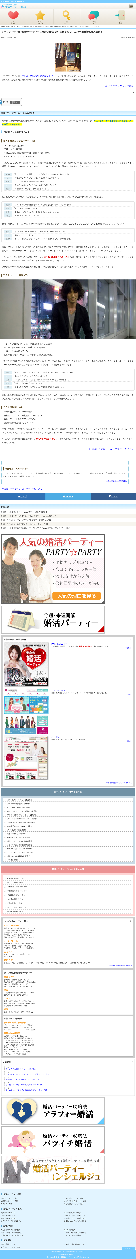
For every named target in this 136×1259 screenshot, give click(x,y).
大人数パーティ (30, 931)
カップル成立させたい (12, 1045)
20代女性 (7, 993)
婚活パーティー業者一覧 (15, 639)
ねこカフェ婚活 (9, 963)
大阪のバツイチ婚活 (15, 1003)
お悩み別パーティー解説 (74, 1204)
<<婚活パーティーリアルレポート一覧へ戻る (22, 489)
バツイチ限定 (9, 956)
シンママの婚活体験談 (73, 1235)
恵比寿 (12, 1006)
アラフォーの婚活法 (23, 1052)
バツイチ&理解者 (10, 946)
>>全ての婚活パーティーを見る (120, 965)
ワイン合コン (30, 963)
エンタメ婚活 (29, 937)
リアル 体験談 (120, 22)
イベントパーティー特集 (11, 1247)
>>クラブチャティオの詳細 (119, 86)
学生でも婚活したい (20, 1036)
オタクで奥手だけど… (24, 1049)
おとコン (55, 737)
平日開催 (7, 948)
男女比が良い (31, 982)
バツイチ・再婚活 (10, 984)
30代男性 (15, 993)
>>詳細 (128, 648)
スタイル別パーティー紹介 (16, 921)
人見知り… (8, 1036)
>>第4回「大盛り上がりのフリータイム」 (111, 449)
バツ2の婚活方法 (27, 1043)
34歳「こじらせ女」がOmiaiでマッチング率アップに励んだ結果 (26, 520)
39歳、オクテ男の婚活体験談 (75, 1233)
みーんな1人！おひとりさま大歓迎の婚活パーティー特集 (26, 1090)
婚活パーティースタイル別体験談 (68, 869)
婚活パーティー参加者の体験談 (18, 27)
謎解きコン (28, 935)
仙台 (18, 1001)
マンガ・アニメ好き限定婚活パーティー (40, 76)
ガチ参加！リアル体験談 (11, 1230)
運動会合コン (64, 963)
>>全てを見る (30, 1030)
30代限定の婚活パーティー (17, 891)
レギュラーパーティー (12, 954)
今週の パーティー (67, 22)
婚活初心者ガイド (8, 1213)
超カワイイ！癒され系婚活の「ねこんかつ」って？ (24, 1079)
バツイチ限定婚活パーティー (17, 907)
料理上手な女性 (9, 1049)
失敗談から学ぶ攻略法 (73, 1213)
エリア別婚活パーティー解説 (75, 1201)
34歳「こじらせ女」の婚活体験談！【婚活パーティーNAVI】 (25, 524)
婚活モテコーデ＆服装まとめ (75, 1218)
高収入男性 (8, 986)
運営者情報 (55, 1251)
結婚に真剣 (20, 982)
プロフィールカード (11, 1025)
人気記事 (7, 1062)
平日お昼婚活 (18, 937)
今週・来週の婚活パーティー (75, 1244)
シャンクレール (58, 690)
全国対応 (19, 1006)
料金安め (19, 980)
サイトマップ (80, 1251)
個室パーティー (26, 954)
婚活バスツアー (28, 933)
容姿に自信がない (10, 1038)
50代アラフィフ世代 (11, 995)
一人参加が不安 (9, 1054)
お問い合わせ (61, 1254)
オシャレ (27, 980)
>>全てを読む (21, 1054)
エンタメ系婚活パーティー (13, 931)
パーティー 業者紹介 (13, 22)
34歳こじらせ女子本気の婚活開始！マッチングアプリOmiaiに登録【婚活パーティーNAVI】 (36, 528)
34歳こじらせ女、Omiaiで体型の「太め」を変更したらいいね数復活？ (28, 516)
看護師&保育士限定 (24, 946)
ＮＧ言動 (7, 1030)
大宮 (10, 1001)
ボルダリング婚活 (52, 963)
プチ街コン (8, 935)
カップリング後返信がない (24, 1040)
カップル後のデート (25, 1027)
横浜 (5, 1003)
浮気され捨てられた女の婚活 (12, 1235)
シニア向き (24, 995)
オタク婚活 (40, 963)
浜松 (25, 1006)
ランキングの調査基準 (67, 1251)
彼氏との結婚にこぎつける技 (75, 1221)
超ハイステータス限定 (15, 882)
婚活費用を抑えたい (25, 1038)
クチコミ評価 (7, 1204)
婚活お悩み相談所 (8, 1215)
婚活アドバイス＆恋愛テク (12, 1221)
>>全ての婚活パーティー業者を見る (119, 783)
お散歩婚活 (20, 963)
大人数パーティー (18, 948)
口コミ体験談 (70, 1230)
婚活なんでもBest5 (9, 1218)
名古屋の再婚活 (29, 1003)
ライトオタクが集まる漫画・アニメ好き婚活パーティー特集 (27, 1074)
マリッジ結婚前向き (26, 944)
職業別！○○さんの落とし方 (75, 1215)
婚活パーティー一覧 (9, 1198)
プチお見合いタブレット (13, 933)
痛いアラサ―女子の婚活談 (12, 1233)
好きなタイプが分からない (13, 1047)
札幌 (14, 1001)
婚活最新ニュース (8, 1244)
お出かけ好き (19, 1012)
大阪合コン (30, 1001)
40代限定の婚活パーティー (17, 895)
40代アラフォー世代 (27, 993)
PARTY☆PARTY (59, 644)
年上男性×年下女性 (11, 944)
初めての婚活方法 (27, 1045)
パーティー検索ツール (40, 22)
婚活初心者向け (9, 982)
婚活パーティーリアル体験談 (68, 792)
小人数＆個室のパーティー (16, 878)
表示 (15, 102)
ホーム (3, 27)
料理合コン (8, 928)
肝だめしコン (86, 963)
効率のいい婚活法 (10, 1027)
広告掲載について (73, 1254)
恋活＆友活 (30, 948)
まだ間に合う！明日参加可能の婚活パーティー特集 (24, 1085)
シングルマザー (23, 984)
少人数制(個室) (9, 980)
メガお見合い (18, 935)
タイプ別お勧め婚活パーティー (18, 973)
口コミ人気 (17, 986)
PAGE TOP (128, 1248)
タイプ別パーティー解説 (74, 1198)
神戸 (23, 1001)
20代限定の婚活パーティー (17, 887)
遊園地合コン (75, 963)
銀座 (5, 1001)
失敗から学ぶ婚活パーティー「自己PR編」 (21, 1069)
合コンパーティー (30, 928)
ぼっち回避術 (9, 1040)
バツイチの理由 (9, 1052)
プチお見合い (18, 928)
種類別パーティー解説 (10, 1201)
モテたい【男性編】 (27, 1025)
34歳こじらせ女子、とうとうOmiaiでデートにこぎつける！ (24, 512)
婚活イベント (27, 986)
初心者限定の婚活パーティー (17, 903)
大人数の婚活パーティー (16, 899)
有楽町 (6, 1006)
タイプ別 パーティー (93, 22)
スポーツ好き (9, 1012)
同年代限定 (8, 937)
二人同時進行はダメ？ (12, 1043)
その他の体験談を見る (15, 911)
